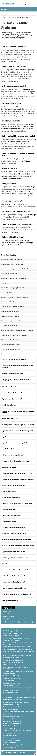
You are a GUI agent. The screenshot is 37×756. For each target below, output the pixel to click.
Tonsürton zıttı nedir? (9, 673)
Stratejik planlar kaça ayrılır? (11, 683)
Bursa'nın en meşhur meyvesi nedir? (12, 259)
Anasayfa (4, 9)
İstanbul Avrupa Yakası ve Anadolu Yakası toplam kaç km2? (18, 652)
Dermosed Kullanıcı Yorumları (10, 316)
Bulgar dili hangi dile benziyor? (12, 723)
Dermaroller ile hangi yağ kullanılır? (12, 288)
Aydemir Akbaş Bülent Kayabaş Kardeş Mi (14, 297)
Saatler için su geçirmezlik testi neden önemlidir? (17, 730)
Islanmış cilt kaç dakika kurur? (12, 733)
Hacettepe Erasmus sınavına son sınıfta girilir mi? (17, 688)
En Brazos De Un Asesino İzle (10, 349)
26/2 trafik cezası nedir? (10, 714)
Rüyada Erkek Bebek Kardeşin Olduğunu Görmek (17, 646)
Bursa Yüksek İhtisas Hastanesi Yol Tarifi (14, 278)
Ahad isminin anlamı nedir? (11, 657)
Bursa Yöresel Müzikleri (8, 302)
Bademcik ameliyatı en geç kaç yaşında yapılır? (16, 702)
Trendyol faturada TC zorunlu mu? (13, 660)
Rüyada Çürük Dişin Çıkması (11, 635)
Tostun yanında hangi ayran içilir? (13, 633)
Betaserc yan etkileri (7, 283)
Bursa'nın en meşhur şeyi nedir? (11, 321)
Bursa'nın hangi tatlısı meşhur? (11, 344)
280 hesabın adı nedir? (9, 726)
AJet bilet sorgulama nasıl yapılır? (13, 699)
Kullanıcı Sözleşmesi (8, 614)
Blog (9, 17)
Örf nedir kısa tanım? (9, 728)
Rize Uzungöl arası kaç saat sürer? (13, 716)
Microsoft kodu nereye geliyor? (12, 721)
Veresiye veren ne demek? (10, 692)
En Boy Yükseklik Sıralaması (20, 17)
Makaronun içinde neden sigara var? (13, 662)
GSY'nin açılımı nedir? (9, 665)
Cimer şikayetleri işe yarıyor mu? (12, 745)
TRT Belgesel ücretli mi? (10, 735)
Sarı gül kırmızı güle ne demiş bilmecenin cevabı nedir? (19, 697)
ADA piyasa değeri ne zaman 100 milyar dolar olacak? (18, 671)
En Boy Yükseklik (6, 292)
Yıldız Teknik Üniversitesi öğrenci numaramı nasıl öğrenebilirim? (17, 643)
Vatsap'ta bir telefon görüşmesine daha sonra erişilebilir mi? (16, 668)
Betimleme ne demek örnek (9, 340)
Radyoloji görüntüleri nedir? (11, 690)
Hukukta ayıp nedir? (9, 695)
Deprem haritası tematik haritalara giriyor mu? (16, 638)
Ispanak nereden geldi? (10, 747)
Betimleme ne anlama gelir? (10, 311)
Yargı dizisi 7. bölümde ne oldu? (12, 678)
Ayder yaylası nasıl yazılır (9, 273)
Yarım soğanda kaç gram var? (11, 685)
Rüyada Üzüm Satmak (9, 742)
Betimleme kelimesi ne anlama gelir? (12, 264)
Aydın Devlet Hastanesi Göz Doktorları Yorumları (17, 330)
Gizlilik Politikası (7, 611)
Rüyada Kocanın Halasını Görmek (13, 676)
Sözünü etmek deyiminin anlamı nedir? (14, 738)
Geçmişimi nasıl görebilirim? (11, 704)
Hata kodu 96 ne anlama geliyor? (12, 640)
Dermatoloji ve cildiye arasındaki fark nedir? (15, 269)
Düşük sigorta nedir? (9, 680)
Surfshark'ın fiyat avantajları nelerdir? (14, 631)
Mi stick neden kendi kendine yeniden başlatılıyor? (17, 655)
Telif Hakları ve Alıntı (8, 616)
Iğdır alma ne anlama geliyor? (11, 719)
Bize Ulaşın (6, 618)
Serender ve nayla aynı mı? (11, 707)
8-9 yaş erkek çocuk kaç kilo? (11, 709)
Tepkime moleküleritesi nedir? (12, 740)
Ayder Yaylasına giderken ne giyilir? (12, 307)
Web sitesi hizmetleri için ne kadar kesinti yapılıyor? (18, 649)
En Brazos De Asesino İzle (9, 325)
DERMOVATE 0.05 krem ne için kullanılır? (14, 335)
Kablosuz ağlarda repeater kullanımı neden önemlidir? (19, 711)
